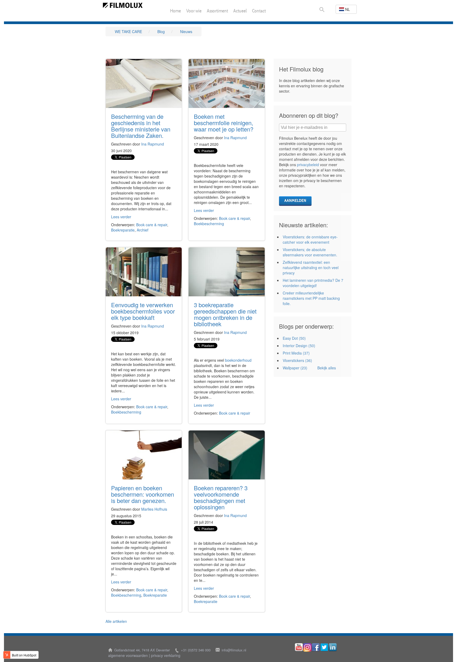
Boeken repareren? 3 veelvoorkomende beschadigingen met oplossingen (221, 497)
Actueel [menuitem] (240, 11)
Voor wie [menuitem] (194, 11)
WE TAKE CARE (128, 31)
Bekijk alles (326, 367)
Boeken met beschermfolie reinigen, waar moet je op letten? (223, 122)
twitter (324, 647)
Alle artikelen (116, 621)
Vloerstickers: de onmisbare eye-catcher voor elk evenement (310, 239)
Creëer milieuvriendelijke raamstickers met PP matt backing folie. (311, 298)
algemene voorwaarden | (129, 655)
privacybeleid (308, 164)
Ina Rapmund (152, 144)
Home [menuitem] (175, 11)
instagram (307, 647)
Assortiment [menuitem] (217, 11)
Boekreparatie (123, 230)
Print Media (296, 353)
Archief (142, 230)
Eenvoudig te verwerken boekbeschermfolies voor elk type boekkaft (143, 311)
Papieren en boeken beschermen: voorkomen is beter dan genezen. (142, 494)
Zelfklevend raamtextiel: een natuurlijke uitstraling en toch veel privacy (311, 267)
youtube (299, 647)
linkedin (332, 647)
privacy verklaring (165, 655)
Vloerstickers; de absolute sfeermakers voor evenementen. (310, 252)
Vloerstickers (297, 360)
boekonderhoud (238, 360)
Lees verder (121, 216)
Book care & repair (151, 224)
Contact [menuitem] (259, 11)
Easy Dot (294, 338)
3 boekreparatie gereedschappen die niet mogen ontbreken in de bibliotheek (225, 314)
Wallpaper (295, 367)
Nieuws (186, 31)
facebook (316, 647)
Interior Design (299, 345)
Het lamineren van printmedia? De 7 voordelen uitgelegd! (313, 283)
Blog (161, 31)
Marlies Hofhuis (154, 509)
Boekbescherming (209, 223)
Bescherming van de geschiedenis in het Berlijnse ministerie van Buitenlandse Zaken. (140, 125)
